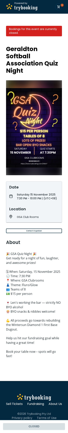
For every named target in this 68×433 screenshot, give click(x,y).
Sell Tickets (14, 404)
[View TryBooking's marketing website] (34, 398)
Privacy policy (22, 418)
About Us (55, 404)
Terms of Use (46, 418)
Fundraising (35, 404)
